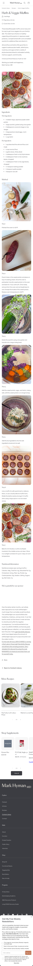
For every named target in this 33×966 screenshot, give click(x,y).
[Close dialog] (31, 917)
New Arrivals (5, 878)
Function (4, 836)
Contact (4, 818)
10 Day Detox (5, 892)
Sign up (28, 953)
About (4, 832)
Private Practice (6, 840)
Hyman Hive (5, 752)
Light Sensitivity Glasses (22, 632)
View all (16, 773)
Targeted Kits (6, 870)
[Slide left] (12, 720)
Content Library (6, 8)
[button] (4, 3)
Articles (4, 806)
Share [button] (5, 660)
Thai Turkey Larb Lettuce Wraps (8, 714)
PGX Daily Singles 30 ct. (21, 753)
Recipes (14, 8)
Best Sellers (5, 874)
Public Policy (5, 844)
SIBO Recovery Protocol (9, 900)
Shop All (4, 862)
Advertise (5, 848)
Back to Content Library (13, 668)
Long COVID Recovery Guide (10, 904)
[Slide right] (21, 720)
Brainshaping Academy (8, 896)
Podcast (4, 802)
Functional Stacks (7, 866)
